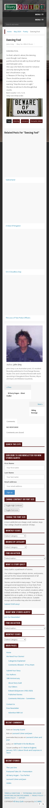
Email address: (10, 482)
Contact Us (10, 704)
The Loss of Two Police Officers (18, 318)
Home (9, 31)
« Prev (8, 387)
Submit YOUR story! (12, 604)
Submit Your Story (13, 670)
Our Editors (12, 687)
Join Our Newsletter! (12, 617)
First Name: (9, 463)
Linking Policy (10, 798)
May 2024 (17, 31)
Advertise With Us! (15, 712)
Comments (11, 421)
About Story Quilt (15, 683)
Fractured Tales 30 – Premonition (19, 771)
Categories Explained (16, 661)
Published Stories (15, 694)
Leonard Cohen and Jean (22, 733)
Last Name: (9, 472)
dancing (16, 121)
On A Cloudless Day (13, 272)
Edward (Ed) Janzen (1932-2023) (20, 690)
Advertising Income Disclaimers (16, 795)
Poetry (25, 31)
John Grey (10, 44)
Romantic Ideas (36, 121)
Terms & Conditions (12, 793)
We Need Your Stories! (15, 656)
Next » (40, 404)
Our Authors (11, 674)
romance (25, 121)
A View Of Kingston (13, 226)
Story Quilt (19, 801)
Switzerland (10, 180)
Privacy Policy (37, 795)
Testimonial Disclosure (32, 793)
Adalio (8, 783)
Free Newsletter (12, 708)
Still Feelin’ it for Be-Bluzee (24, 744)
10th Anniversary (13, 678)
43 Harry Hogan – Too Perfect (18, 775)
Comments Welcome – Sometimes (21, 698)
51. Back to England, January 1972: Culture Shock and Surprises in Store (24, 750)
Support (22, 798)
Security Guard (19, 729)
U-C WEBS (37, 801)
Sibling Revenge (34, 411)
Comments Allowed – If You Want (21, 665)
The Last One (11, 767)
